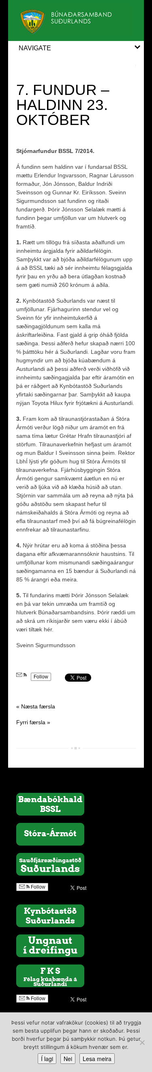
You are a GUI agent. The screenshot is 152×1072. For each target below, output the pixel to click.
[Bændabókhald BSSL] (50, 803)
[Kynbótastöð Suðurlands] (50, 915)
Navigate (35, 48)
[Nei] (142, 1042)
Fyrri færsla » (33, 722)
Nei (68, 1059)
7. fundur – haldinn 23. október (62, 105)
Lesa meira (97, 1059)
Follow (41, 677)
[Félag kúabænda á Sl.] (50, 975)
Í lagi (47, 1059)
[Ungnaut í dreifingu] (50, 945)
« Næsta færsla (35, 706)
